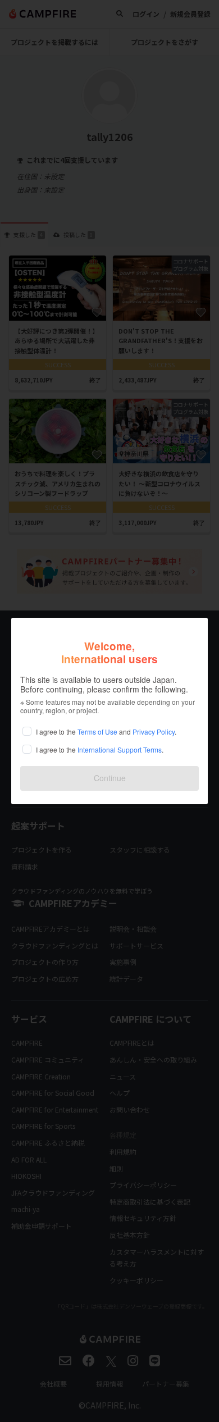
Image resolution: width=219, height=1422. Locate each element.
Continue (110, 777)
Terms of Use (97, 731)
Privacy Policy (154, 731)
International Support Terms (119, 749)
